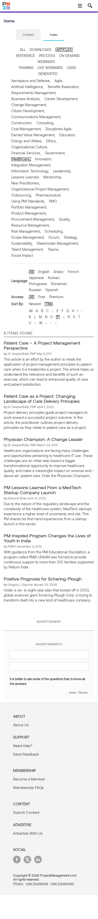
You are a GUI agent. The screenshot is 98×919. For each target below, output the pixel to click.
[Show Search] (90, 6)
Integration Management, (31, 165)
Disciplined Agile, (58, 129)
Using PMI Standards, (28, 201)
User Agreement (62, 883)
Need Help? (22, 745)
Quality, (64, 219)
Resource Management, (30, 225)
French (73, 272)
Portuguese (38, 284)
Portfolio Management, (29, 207)
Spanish (51, 290)
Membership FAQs (28, 787)
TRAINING (25, 67)
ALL (23, 49)
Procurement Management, (33, 219)
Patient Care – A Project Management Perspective (42, 345)
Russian (35, 290)
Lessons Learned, (25, 177)
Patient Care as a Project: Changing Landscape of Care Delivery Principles (42, 398)
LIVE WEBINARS (50, 67)
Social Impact (22, 255)
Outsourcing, (21, 195)
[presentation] (28, 35)
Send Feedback (26, 754)
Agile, (59, 81)
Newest (35, 304)
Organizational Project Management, (40, 189)
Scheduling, (54, 231)
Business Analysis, (25, 99)
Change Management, (29, 105)
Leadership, (62, 171)
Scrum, (54, 237)
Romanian (59, 284)
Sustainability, (22, 243)
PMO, (53, 201)
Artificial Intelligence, (27, 87)
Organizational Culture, (29, 147)
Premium (56, 297)
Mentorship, (52, 177)
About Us (21, 725)
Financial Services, (26, 153)
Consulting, (45, 123)
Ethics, (51, 141)
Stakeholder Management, (58, 243)
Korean (54, 278)
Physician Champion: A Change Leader (43, 439)
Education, (67, 135)
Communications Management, (36, 117)
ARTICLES (64, 49)
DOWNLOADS (41, 49)
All (31, 272)
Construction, (21, 123)
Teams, (53, 249)
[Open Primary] (80, 6)
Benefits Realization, (64, 87)
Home (9, 20)
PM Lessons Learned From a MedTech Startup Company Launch (42, 490)
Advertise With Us (27, 833)
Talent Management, (27, 249)
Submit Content (26, 812)
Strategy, (71, 237)
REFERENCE (25, 55)
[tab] (28, 35)
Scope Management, (27, 237)
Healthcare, (21, 159)
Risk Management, (26, 231)
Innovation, (43, 159)
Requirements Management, (33, 93)
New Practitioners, (25, 183)
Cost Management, (26, 129)
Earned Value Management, (33, 135)
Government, (55, 153)
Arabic (59, 272)
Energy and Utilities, (26, 141)
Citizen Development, (28, 111)
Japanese (36, 278)
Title (48, 304)
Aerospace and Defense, (31, 81)
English (44, 272)
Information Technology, (30, 171)
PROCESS (47, 55)
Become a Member (29, 779)
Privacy (18, 883)
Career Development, (61, 99)
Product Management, (28, 213)
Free (41, 297)
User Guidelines (37, 883)
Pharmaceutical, (48, 195)
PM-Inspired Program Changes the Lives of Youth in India (47, 538)
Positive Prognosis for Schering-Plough (43, 578)
